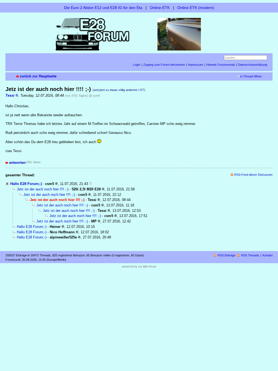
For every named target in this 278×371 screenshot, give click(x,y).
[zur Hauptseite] (139, 34)
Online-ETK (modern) (195, 7)
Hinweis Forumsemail (220, 64)
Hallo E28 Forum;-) (26, 184)
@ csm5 (94, 95)
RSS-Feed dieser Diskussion (253, 174)
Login (136, 64)
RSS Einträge (226, 255)
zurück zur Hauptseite (38, 76)
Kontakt (268, 255)
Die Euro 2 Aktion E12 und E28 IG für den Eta (103, 7)
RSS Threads (250, 255)
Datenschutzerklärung (252, 64)
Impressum (195, 64)
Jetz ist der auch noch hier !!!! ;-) (42, 189)
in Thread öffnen (251, 76)
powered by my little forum (139, 266)
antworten (17, 163)
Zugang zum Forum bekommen (164, 64)
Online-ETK (160, 7)
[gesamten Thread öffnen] (90, 184)
